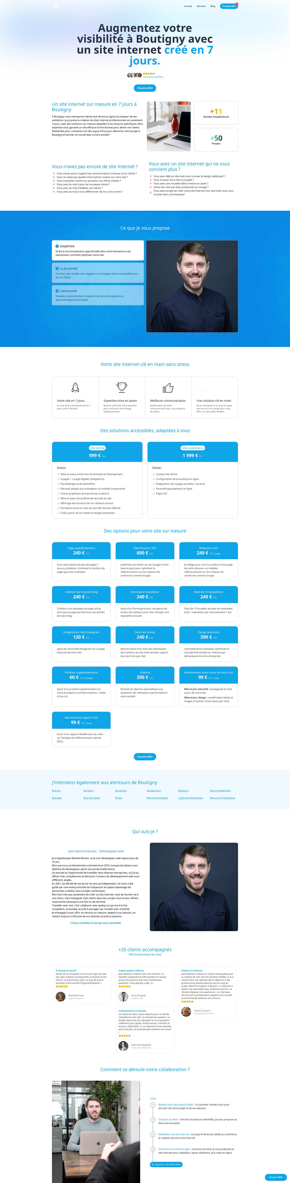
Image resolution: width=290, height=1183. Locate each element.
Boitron (56, 790)
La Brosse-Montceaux (190, 798)
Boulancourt (154, 790)
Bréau (118, 798)
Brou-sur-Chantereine (222, 798)
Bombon (88, 790)
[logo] (56, 6)
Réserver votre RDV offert (168, 1164)
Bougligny (121, 790)
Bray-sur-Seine (92, 798)
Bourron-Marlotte (220, 790)
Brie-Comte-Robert (157, 798)
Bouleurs (183, 790)
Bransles (57, 798)
